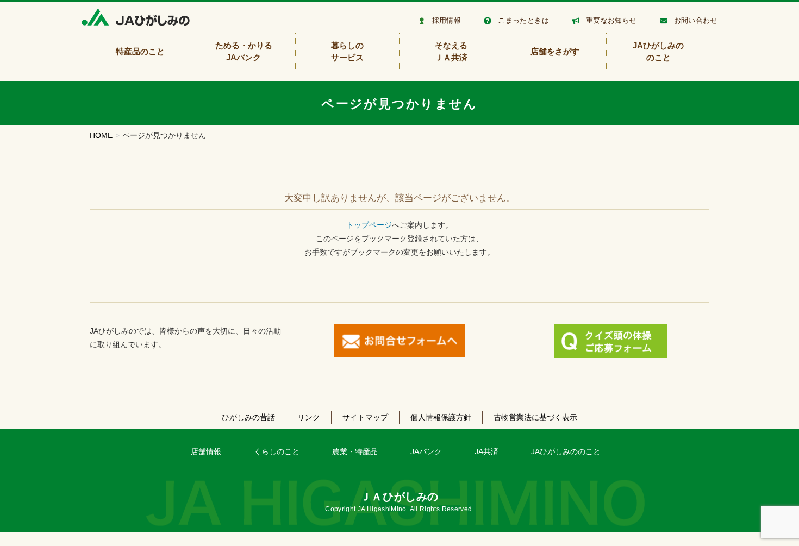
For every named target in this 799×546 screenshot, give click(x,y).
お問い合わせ (695, 20)
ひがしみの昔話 (248, 417)
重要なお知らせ (611, 20)
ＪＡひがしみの (399, 497)
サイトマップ (365, 417)
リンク (308, 417)
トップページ (369, 225)
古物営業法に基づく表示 (535, 417)
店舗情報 (206, 451)
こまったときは (523, 20)
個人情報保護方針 (440, 417)
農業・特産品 (355, 451)
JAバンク (426, 451)
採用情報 (446, 20)
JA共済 (486, 451)
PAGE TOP (771, 520)
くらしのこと (276, 451)
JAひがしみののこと (566, 451)
